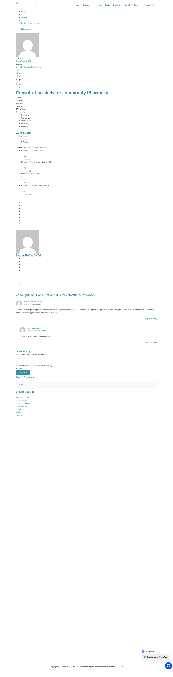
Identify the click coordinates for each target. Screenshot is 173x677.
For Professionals (23, 403)
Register (116, 5)
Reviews (24, 127)
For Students (21, 400)
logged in (29, 354)
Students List (26, 121)
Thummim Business (131, 5)
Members (19, 409)
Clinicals (19, 67)
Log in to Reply (151, 319)
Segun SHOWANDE (34, 328)
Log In (18, 412)
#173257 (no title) (23, 397)
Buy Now (22, 373)
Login (107, 5)
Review (19, 70)
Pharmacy (37, 67)
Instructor (20, 58)
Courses (86, 5)
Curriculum (25, 118)
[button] (91, 5)
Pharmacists (28, 67)
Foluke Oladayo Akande (33, 302)
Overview (25, 115)
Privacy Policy (149, 5)
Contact (98, 5)
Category (19, 64)
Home (77, 5)
